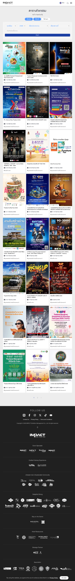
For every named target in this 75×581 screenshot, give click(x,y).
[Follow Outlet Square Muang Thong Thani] (37, 484)
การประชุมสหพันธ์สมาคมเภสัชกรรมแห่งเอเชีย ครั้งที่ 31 (36, 384)
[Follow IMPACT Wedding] (42, 451)
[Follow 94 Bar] (17, 537)
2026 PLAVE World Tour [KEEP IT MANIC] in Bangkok (36, 340)
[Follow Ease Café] (66, 506)
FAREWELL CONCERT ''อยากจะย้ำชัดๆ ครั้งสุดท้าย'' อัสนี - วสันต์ (13, 165)
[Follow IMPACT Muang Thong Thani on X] (40, 415)
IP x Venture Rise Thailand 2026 (12, 120)
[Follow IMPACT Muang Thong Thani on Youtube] (51, 415)
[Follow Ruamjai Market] (51, 484)
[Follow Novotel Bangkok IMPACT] (34, 522)
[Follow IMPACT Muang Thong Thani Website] (37, 435)
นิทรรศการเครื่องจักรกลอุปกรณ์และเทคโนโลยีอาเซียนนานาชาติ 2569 (58, 121)
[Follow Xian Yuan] (10, 500)
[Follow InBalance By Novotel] (43, 537)
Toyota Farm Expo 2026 (10, 296)
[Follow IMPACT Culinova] (31, 465)
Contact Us (26, 419)
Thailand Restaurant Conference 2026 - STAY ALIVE (37, 77)
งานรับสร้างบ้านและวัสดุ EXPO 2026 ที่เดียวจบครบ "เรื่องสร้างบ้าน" (14, 252)
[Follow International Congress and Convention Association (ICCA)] (28, 568)
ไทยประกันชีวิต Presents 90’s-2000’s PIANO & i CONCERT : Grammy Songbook (59, 253)
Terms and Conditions (46, 419)
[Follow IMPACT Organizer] (23, 451)
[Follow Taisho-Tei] (25, 506)
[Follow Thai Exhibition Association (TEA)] (15, 568)
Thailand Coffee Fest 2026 (11, 208)
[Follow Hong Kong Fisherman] (23, 500)
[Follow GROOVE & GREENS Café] (32, 537)
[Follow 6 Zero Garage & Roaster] (58, 506)
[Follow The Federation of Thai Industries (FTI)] (54, 568)
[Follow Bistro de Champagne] (47, 500)
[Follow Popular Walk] (44, 484)
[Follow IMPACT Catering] (32, 451)
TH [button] (63, 3)
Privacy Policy (34, 419)
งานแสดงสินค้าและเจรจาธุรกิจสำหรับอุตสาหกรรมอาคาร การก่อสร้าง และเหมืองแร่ (37, 208)
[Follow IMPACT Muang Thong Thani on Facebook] (29, 415)
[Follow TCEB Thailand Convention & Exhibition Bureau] (37, 552)
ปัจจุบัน (29, 19)
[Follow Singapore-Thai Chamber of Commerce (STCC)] (7, 569)
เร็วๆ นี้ (37, 19)
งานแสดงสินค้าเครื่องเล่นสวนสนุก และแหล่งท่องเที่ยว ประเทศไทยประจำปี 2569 (60, 340)
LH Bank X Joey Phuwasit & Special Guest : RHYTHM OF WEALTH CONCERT (36, 253)
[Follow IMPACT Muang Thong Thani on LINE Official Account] (24, 415)
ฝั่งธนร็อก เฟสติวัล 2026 (56, 296)
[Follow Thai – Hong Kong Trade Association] (34, 568)
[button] (68, 3)
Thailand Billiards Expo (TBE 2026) (13, 384)
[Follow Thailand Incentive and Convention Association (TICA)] (21, 568)
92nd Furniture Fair (55, 164)
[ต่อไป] (41, 397)
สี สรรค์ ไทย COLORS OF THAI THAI (36, 164)
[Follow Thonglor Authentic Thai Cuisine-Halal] (64, 500)
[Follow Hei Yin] (17, 500)
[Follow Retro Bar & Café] (44, 506)
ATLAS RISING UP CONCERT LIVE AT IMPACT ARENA (37, 296)
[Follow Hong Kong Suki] (39, 500)
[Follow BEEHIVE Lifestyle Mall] (40, 480)
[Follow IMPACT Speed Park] (50, 480)
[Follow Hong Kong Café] (30, 500)
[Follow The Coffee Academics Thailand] (41, 465)
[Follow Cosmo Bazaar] (23, 484)
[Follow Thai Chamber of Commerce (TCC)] (41, 568)
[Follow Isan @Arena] (35, 506)
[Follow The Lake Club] (23, 480)
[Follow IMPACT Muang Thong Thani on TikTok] (45, 415)
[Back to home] (8, 3)
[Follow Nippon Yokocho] (18, 506)
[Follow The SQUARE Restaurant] (54, 537)
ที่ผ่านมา (46, 19)
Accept (64, 578)
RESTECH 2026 (54, 76)
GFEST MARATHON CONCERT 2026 (36, 120)
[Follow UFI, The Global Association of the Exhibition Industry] (65, 568)
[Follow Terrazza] (56, 500)
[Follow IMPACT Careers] (52, 451)
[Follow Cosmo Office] (30, 484)
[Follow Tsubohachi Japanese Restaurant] (9, 506)
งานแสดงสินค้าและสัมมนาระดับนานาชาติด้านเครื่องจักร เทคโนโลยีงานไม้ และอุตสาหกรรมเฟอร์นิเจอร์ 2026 (60, 209)
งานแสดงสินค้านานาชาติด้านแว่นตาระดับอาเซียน (13, 340)
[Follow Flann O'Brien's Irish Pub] (52, 506)
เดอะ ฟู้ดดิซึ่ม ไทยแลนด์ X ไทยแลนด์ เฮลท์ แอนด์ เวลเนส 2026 (13, 77)
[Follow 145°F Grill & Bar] (24, 537)
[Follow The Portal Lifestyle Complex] (32, 480)
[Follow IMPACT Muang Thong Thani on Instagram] (35, 415)
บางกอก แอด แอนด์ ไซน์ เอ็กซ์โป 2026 (59, 384)
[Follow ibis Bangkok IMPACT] (43, 522)
